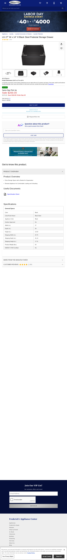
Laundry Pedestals (38, 34)
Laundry (11, 34)
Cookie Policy (31, 553)
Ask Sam (33, 135)
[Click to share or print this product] (61, 44)
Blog (10, 545)
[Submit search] (63, 8)
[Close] (64, 550)
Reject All (59, 556)
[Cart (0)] (61, 3)
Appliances (5, 34)
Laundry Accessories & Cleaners (23, 34)
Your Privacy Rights (7, 556)
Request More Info (34, 116)
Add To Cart (33, 105)
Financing (12, 538)
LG (9, 98)
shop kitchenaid (33, 29)
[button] (5, 3)
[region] (33, 553)
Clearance (12, 534)
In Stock (11, 532)
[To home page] (15, 3)
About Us (11, 543)
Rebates (11, 527)
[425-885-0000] (54, 3)
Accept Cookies (47, 556)
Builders (11, 536)
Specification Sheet (13, 194)
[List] (40, 3)
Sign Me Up (33, 506)
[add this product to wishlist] (61, 48)
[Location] (47, 3)
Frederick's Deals (14, 525)
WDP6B (8, 100)
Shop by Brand (13, 529)
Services (11, 540)
